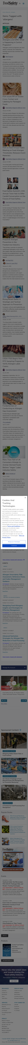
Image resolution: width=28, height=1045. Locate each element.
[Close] (25, 497)
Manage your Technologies (14, 541)
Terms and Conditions (13, 526)
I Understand (14, 545)
